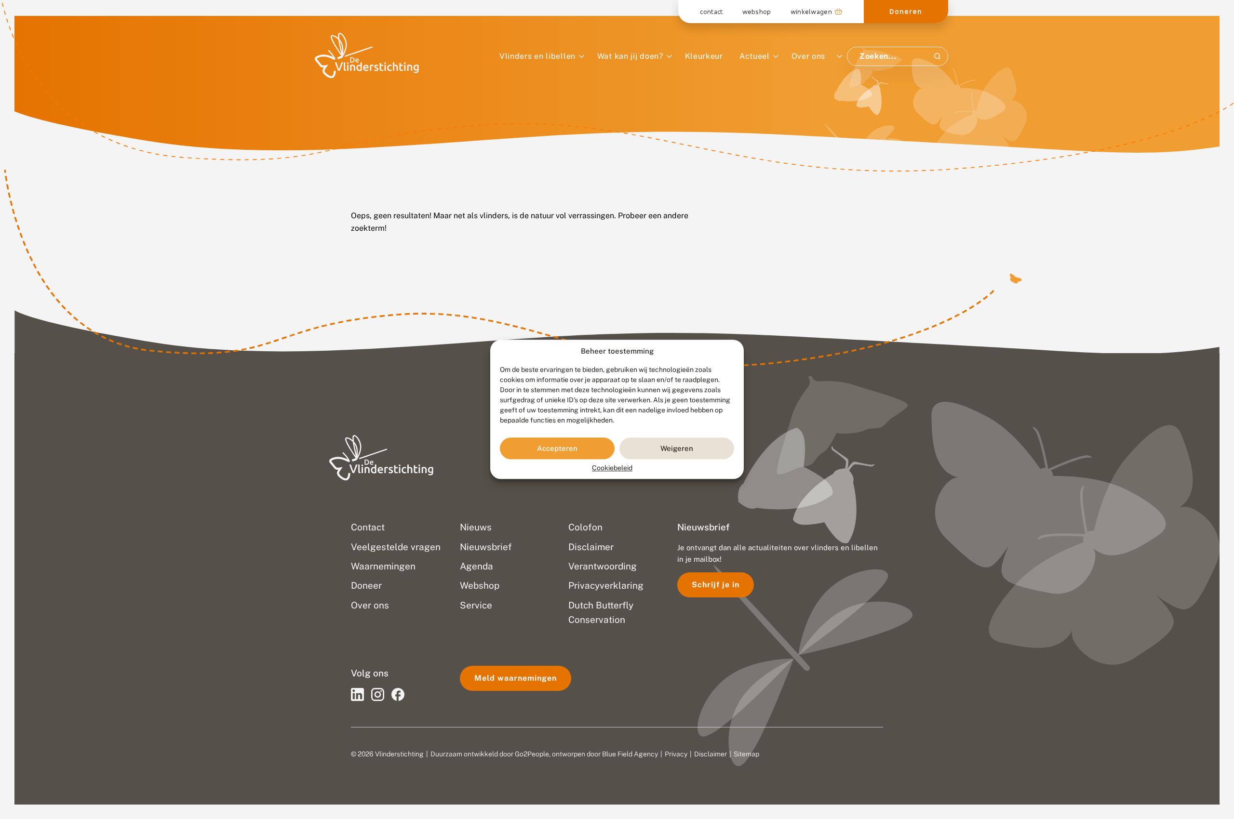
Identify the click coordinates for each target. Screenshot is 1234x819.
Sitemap (746, 754)
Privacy (676, 754)
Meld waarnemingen (515, 678)
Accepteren (557, 448)
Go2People (532, 754)
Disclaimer (710, 754)
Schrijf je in (715, 584)
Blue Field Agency (630, 754)
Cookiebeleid (612, 468)
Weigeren (676, 448)
